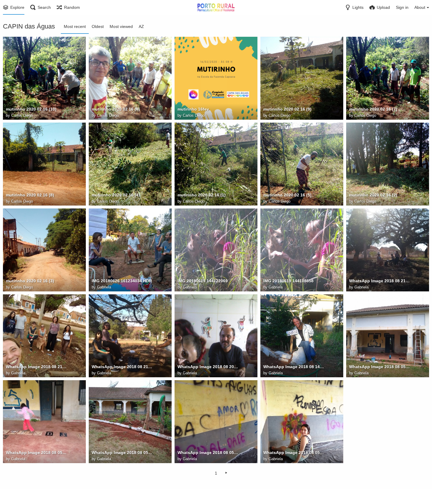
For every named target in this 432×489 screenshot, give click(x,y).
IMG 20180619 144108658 (288, 280)
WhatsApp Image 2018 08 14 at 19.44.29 (294, 366)
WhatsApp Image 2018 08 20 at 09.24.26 (208, 366)
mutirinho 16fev (193, 109)
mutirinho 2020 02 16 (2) (373, 195)
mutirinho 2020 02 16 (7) (373, 109)
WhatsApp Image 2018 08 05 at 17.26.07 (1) (37, 452)
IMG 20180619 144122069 (203, 280)
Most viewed (121, 26)
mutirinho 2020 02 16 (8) (30, 195)
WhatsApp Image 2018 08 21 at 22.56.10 (380, 280)
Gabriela (104, 287)
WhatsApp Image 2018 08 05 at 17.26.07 (380, 366)
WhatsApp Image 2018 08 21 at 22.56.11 (37, 366)
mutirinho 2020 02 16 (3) (30, 280)
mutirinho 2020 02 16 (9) (287, 109)
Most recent (75, 26)
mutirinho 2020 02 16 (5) (287, 195)
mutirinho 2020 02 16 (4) (116, 195)
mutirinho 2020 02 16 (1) (202, 195)
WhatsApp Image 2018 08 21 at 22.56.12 (122, 366)
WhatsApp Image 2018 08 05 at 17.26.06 (122, 452)
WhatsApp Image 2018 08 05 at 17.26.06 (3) (294, 452)
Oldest (98, 26)
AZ (141, 26)
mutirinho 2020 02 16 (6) (116, 109)
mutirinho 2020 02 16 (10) (31, 109)
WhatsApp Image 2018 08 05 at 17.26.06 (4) (208, 452)
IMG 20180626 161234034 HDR (122, 280)
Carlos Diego (22, 115)
